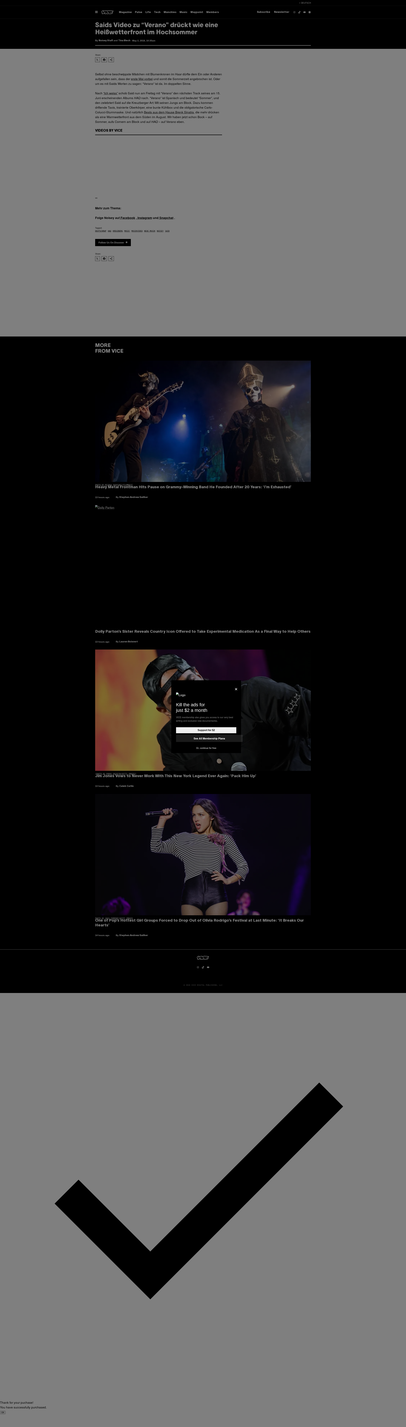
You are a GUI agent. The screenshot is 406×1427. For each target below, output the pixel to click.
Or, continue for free (206, 748)
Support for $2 (206, 730)
